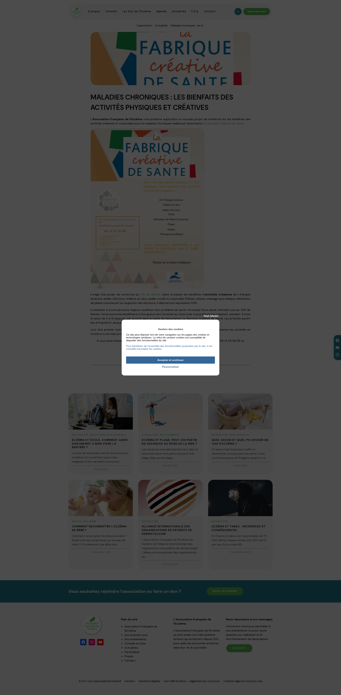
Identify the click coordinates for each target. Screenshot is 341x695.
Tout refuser (211, 315)
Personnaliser (170, 367)
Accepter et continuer (170, 360)
